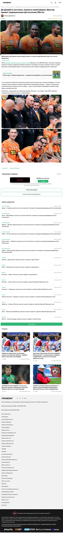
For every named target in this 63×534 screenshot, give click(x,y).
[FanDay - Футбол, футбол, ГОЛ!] (7, 2)
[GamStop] (29, 529)
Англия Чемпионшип (7, 454)
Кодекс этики (5, 499)
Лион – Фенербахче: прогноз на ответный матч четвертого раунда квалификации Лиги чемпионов (29, 216)
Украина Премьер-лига (8, 441)
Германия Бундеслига (7, 424)
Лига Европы (5, 416)
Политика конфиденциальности (10, 489)
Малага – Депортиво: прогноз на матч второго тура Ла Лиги (20, 259)
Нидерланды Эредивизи (8, 435)
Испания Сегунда (6, 457)
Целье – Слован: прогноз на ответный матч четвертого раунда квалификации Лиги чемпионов (31, 208)
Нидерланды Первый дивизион (10, 470)
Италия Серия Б (6, 462)
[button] (51, 2)
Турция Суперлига (6, 446)
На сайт (43, 181)
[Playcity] (8, 529)
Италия (3, 265)
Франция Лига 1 (6, 430)
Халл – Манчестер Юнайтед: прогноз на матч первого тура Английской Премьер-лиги (29, 311)
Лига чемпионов (6, 206)
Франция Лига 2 (6, 465)
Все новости (32, 324)
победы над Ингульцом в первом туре (18, 63)
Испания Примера (6, 422)
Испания (4, 257)
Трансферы (4, 475)
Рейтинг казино (6, 481)
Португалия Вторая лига (8, 467)
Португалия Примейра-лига (9, 432)
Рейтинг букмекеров (31, 190)
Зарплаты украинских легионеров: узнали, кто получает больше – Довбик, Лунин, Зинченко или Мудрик (14, 355)
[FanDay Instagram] (22, 398)
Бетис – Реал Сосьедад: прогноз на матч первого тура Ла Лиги (21, 319)
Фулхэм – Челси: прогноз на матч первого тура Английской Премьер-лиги (25, 282)
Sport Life (4, 483)
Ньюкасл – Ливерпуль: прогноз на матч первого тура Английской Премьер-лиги (27, 289)
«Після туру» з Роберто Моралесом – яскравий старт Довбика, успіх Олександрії (27, 75)
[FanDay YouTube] (25, 398)
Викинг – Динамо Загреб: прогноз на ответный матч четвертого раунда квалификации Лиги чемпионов (30, 225)
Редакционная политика (8, 497)
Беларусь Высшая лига (7, 443)
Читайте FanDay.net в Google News (31, 194)
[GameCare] (55, 529)
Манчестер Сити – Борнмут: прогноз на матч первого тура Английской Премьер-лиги (28, 296)
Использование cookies (8, 491)
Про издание (5, 486)
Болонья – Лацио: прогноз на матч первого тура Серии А (19, 274)
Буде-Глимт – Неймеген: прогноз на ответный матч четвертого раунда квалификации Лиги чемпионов (30, 242)
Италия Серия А (6, 427)
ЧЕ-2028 (4, 449)
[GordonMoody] (18, 529)
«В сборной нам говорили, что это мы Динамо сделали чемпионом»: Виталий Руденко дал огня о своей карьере (15, 387)
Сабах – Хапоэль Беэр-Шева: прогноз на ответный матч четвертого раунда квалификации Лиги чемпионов (30, 251)
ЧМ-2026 (4, 451)
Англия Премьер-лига (7, 419)
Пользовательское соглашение (10, 494)
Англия (3, 280)
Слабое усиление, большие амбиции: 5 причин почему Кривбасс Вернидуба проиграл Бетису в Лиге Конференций (45, 387)
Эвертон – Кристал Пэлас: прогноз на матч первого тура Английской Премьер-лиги (28, 304)
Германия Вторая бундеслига (9, 459)
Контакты (4, 505)
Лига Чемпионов (6, 414)
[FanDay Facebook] (17, 398)
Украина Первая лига (7, 473)
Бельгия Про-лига (6, 438)
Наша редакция (6, 502)
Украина (3, 18)
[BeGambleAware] (43, 530)
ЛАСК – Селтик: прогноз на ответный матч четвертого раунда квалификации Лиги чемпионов (31, 234)
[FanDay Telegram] (20, 398)
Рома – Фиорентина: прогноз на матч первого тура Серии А (20, 267)
